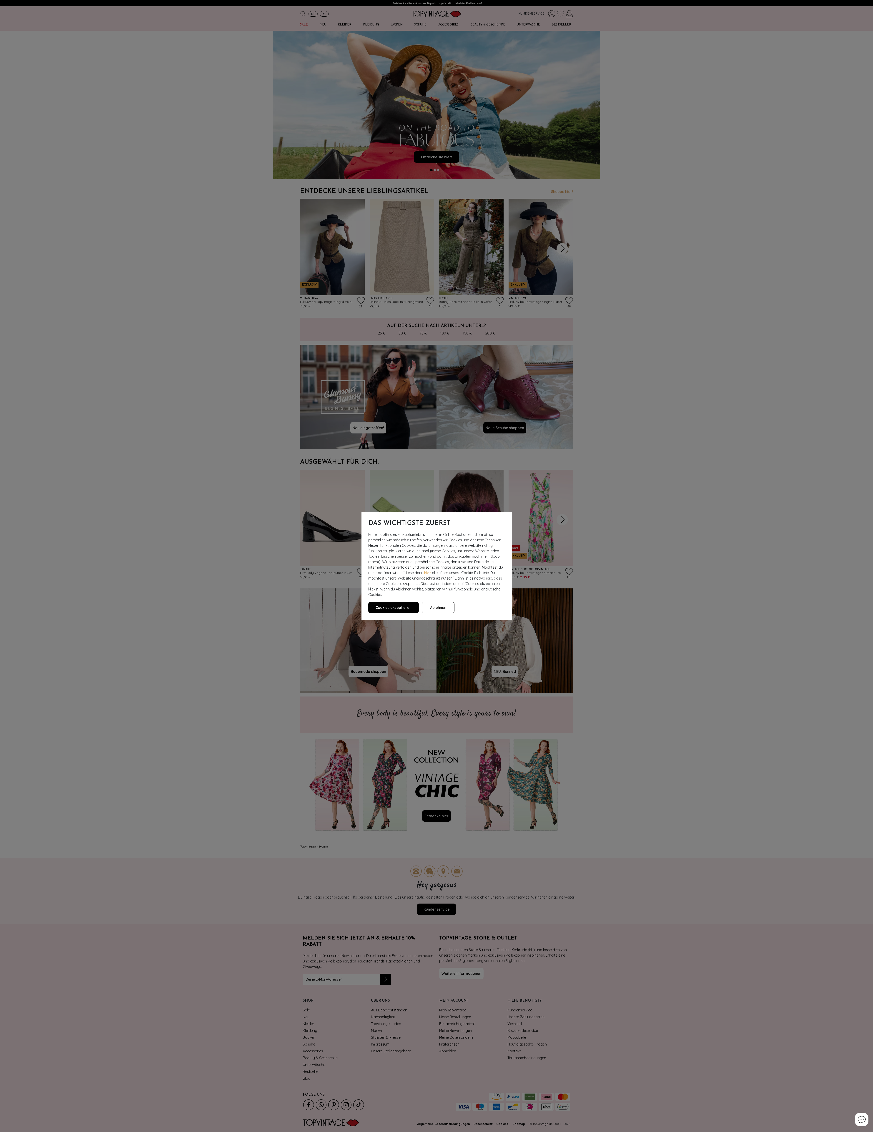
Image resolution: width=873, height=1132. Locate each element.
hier (427, 572)
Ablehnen (438, 607)
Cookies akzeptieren (393, 607)
